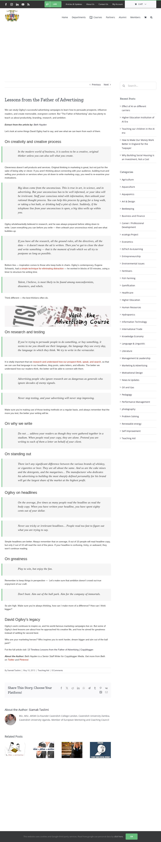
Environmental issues (133, 263)
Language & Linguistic (133, 343)
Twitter (11, 659)
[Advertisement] (80, 47)
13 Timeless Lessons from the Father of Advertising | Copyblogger (60, 649)
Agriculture (128, 179)
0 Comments (57, 670)
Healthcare (127, 292)
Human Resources (131, 307)
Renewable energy (131, 423)
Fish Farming (128, 278)
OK (131, 836)
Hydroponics (128, 314)
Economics (127, 241)
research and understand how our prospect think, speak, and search (67, 361)
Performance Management (136, 401)
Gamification (128, 285)
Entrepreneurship (131, 256)
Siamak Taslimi (14, 670)
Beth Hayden (40, 124)
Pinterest (23, 659)
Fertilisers (127, 270)
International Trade (132, 329)
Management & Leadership (136, 358)
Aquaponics (128, 194)
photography (128, 409)
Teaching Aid (43, 670)
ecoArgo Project (130, 234)
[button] (151, 16)
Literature (127, 350)
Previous (96, 84)
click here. (118, 836)
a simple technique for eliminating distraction (41, 268)
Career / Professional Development (133, 225)
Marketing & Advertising (134, 365)
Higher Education (131, 299)
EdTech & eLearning (132, 249)
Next (106, 84)
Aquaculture (128, 186)
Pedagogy (127, 394)
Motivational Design (132, 372)
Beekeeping (128, 208)
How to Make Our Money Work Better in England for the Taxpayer (138, 143)
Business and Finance (133, 215)
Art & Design (128, 201)
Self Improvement (131, 431)
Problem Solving (130, 416)
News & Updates (130, 379)
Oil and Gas (128, 387)
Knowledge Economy (133, 336)
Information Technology (134, 321)
